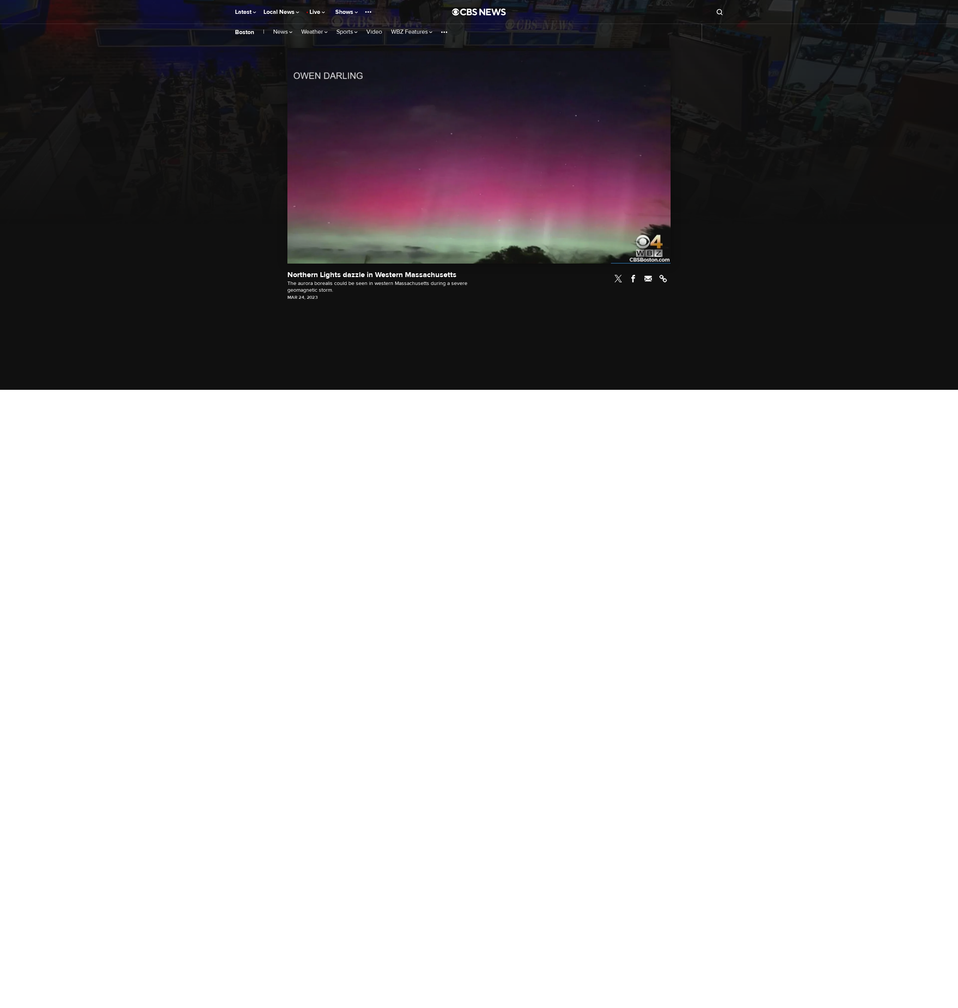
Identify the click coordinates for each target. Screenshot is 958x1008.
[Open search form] (719, 12)
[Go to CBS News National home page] (479, 12)
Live (315, 12)
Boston (244, 32)
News (281, 32)
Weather (312, 32)
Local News (279, 12)
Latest (244, 12)
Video (374, 32)
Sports (345, 32)
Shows (345, 12)
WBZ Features (410, 32)
